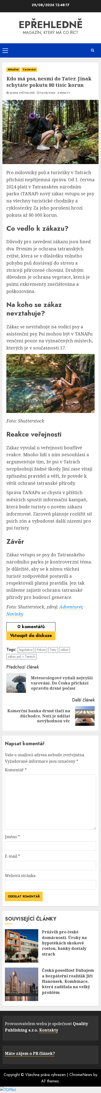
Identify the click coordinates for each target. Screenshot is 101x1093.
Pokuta (41, 649)
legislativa (26, 649)
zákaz (64, 649)
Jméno (12, 836)
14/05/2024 (47, 93)
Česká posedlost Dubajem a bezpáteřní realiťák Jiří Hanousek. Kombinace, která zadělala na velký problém (68, 981)
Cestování (29, 69)
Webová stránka (20, 875)
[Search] (92, 50)
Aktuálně (13, 69)
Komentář (16, 770)
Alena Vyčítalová (22, 93)
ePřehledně (51, 24)
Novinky (15, 614)
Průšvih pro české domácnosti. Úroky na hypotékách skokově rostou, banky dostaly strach (64, 943)
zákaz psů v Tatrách (21, 656)
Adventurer (70, 607)
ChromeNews (80, 1075)
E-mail (12, 856)
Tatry (53, 649)
